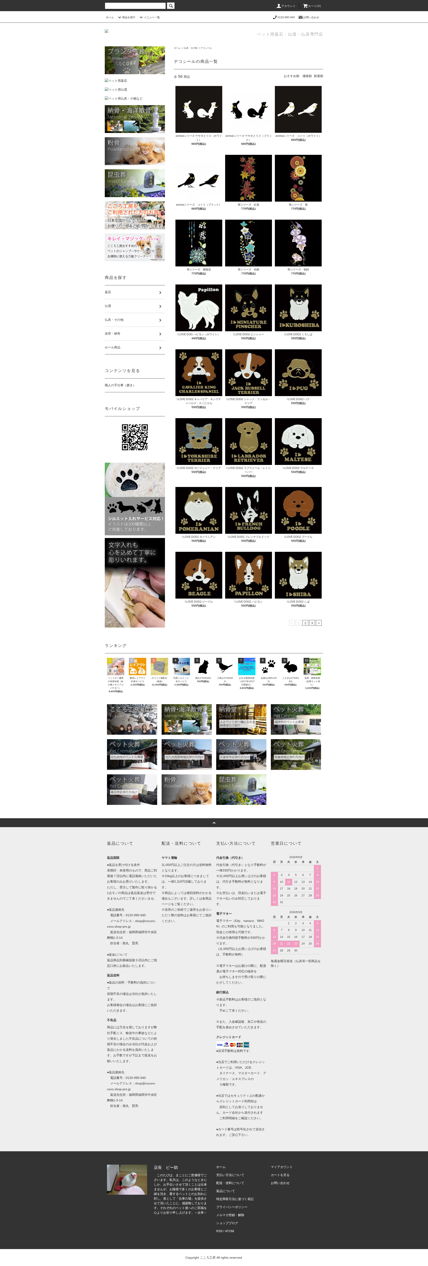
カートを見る (280, 1175)
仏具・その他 (190, 48)
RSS (219, 1231)
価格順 (307, 76)
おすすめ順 (291, 76)
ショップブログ (227, 1223)
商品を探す (129, 17)
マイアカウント (282, 1167)
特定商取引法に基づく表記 (235, 1199)
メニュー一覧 (152, 17)
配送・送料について (230, 1183)
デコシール (206, 48)
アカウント (288, 6)
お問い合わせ (311, 17)
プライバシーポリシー (231, 1207)
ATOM (229, 1231)
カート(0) (314, 6)
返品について (225, 1191)
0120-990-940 (286, 17)
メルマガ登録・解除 (230, 1215)
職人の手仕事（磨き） (120, 385)
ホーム (110, 17)
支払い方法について (230, 1175)
